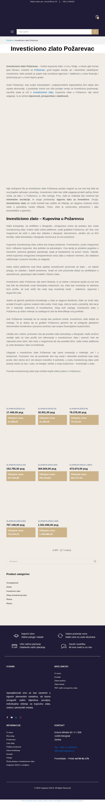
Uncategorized (12, 583)
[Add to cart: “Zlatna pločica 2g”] (46, 404)
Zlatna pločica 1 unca (81, 465)
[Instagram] (20, 717)
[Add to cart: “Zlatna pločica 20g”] (46, 460)
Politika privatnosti (13, 747)
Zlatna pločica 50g (16, 521)
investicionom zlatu (43, 92)
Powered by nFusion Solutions (73, 801)
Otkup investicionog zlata (16, 595)
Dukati (9, 587)
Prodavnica (10, 740)
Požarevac (39, 70)
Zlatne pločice (60, 681)
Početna (9, 40)
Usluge (9, 758)
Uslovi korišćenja (13, 750)
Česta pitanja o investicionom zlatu (20, 761)
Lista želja (10, 743)
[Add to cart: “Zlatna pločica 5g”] (78, 404)
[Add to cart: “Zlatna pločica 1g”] (14, 404)
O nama (57, 673)
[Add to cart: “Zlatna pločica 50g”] (14, 517)
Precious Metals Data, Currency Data (34, 801)
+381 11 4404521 (68, 2)
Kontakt (57, 677)
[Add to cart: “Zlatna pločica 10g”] (14, 460)
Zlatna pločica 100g (48, 521)
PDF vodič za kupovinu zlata (65, 688)
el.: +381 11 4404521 (66, 747)
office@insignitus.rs (64, 751)
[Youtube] (11, 717)
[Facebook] (7, 717)
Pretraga (95, 31)
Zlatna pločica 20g (47, 465)
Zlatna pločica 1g (15, 409)
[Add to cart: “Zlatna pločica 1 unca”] (78, 460)
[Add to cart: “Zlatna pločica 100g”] (46, 517)
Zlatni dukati (59, 684)
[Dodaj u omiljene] (26, 404)
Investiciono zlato (13, 591)
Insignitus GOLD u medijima (17, 765)
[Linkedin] (16, 717)
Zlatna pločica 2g (47, 409)
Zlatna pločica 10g (16, 465)
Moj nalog (10, 736)
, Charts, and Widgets (54, 801)
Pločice (9, 599)
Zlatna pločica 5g (79, 409)
